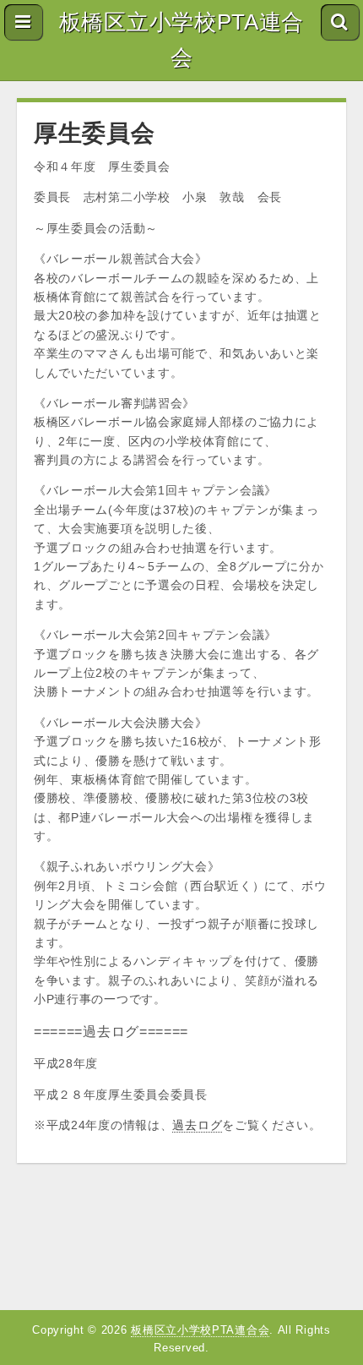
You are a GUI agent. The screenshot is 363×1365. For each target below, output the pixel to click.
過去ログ (197, 1125)
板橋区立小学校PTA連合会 (181, 39)
